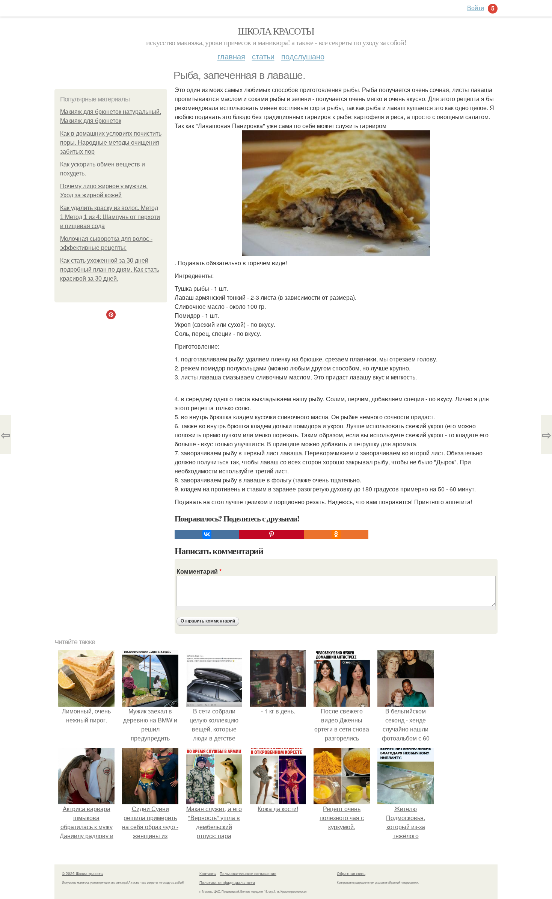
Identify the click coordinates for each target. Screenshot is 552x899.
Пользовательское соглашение (248, 873)
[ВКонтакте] (207, 534)
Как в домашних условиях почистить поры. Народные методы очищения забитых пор (110, 142)
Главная (231, 56)
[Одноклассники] (336, 534)
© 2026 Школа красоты (82, 873)
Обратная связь (351, 873)
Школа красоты (276, 30)
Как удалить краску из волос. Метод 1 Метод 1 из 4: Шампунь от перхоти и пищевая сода (110, 217)
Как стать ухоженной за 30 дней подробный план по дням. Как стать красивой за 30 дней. (109, 269)
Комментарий (199, 571)
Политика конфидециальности (227, 882)
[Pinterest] (271, 534)
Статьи (263, 56)
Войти (475, 7)
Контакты (207, 873)
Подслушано (302, 56)
